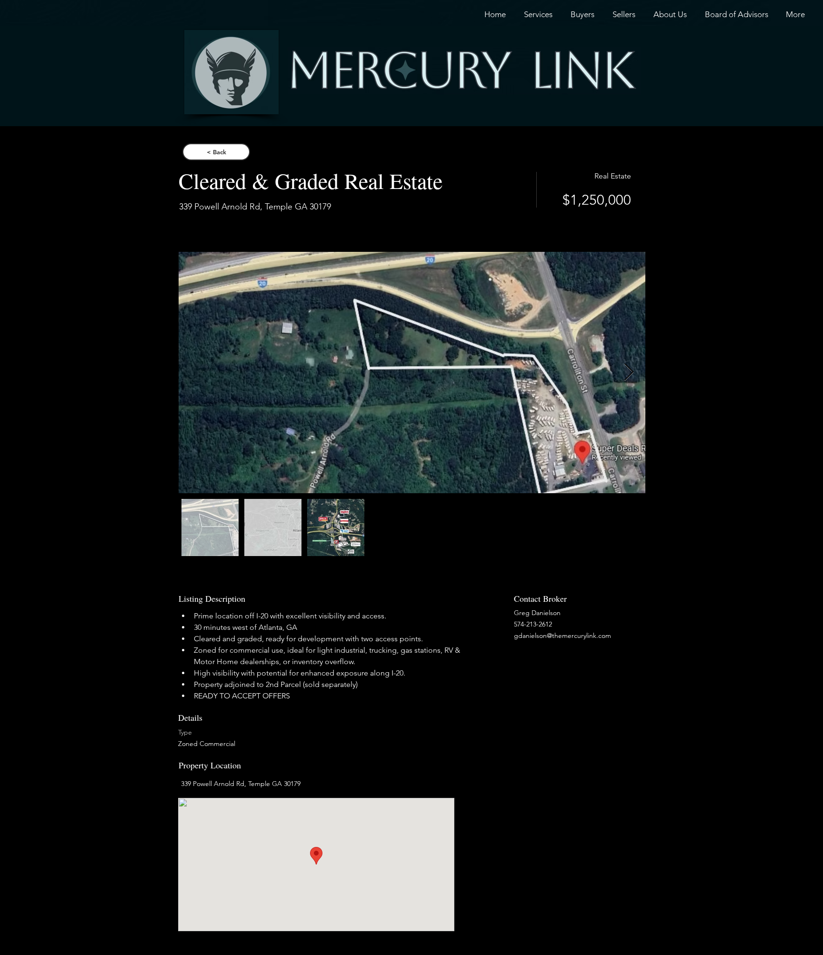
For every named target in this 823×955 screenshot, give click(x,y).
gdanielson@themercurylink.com (562, 635)
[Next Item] (628, 372)
